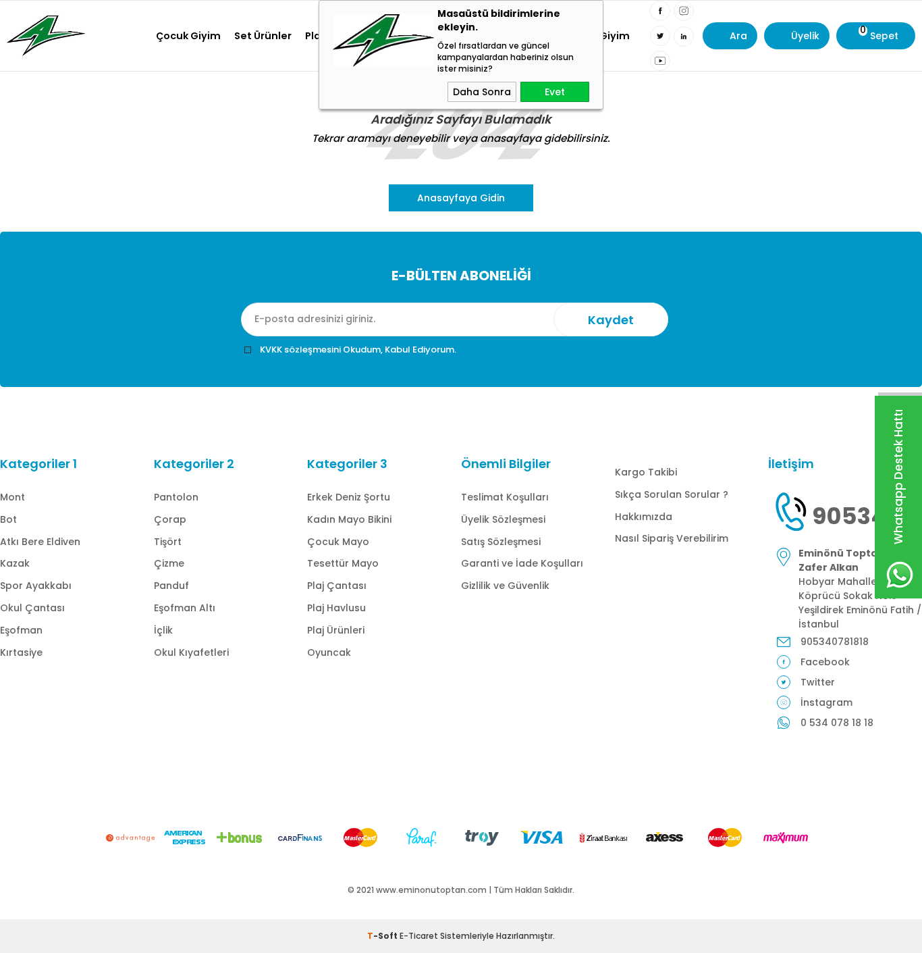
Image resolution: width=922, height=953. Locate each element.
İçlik (163, 630)
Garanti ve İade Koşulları (522, 563)
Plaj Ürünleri (335, 630)
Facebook (825, 662)
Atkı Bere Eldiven (40, 541)
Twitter (818, 682)
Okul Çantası (32, 608)
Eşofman (21, 630)
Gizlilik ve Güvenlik (505, 585)
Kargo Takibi (646, 472)
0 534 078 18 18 (837, 722)
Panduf (171, 585)
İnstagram (826, 702)
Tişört (168, 541)
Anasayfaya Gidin (461, 198)
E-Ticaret (419, 936)
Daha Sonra (482, 92)
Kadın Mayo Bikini (349, 519)
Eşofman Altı (184, 608)
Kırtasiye (21, 652)
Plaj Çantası (337, 585)
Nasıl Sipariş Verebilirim (671, 538)
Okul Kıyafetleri (191, 652)
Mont (12, 497)
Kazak (15, 563)
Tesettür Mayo (343, 563)
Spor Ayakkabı (36, 585)
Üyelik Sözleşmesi (503, 519)
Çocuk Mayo (338, 541)
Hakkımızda (643, 516)
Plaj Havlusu (336, 608)
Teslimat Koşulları (505, 497)
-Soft (383, 936)
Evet (555, 92)
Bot (8, 519)
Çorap (170, 519)
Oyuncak (329, 652)
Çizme (169, 563)
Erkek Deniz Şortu (348, 497)
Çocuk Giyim (188, 36)
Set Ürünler (263, 36)
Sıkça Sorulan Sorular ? (671, 494)
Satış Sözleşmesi (501, 541)
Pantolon (176, 497)
